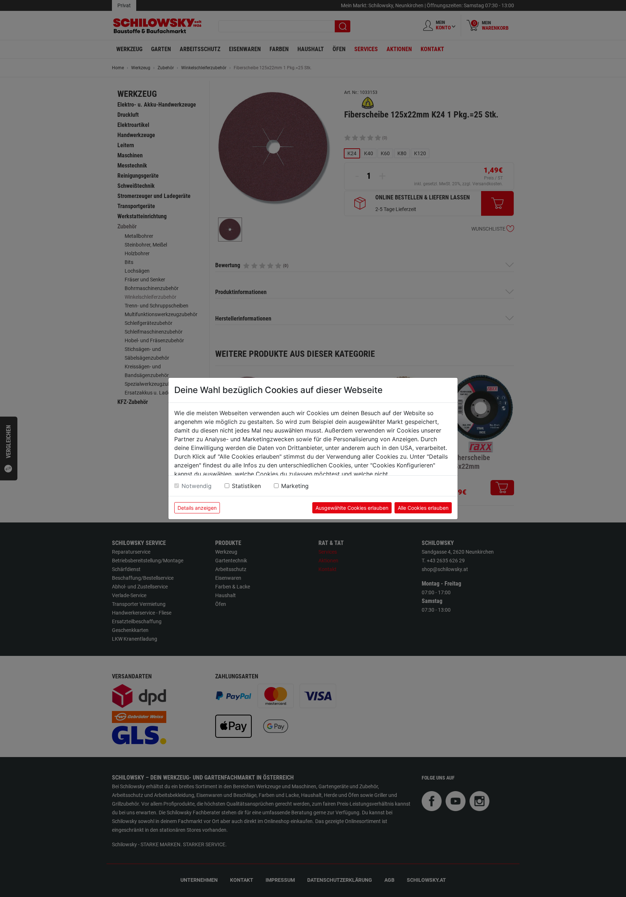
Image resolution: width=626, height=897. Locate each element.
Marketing (295, 485)
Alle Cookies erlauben (423, 508)
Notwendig (196, 485)
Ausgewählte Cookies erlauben (352, 508)
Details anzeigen (197, 508)
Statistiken (246, 485)
